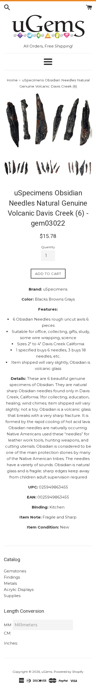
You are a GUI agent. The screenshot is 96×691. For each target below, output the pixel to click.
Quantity (48, 247)
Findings (12, 577)
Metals (10, 583)
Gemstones (15, 571)
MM (8, 624)
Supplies (12, 595)
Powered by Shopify (68, 672)
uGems (46, 672)
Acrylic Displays (19, 589)
